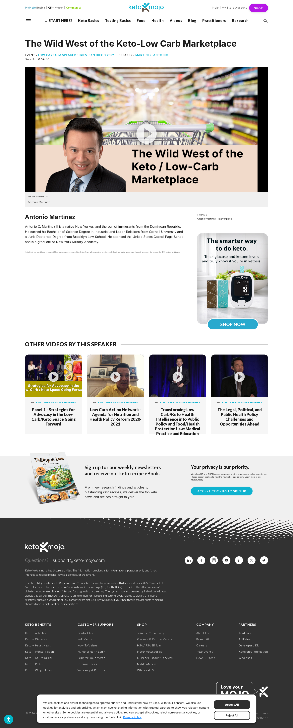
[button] (265, 21)
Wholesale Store (148, 670)
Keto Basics (88, 20)
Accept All (232, 704)
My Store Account (234, 7)
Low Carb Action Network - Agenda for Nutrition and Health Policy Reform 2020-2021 (115, 416)
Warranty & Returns (91, 670)
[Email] (264, 560)
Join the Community (150, 633)
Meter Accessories (149, 651)
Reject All (232, 715)
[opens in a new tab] (232, 279)
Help (215, 7)
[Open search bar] (265, 21)
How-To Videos (88, 645)
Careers (201, 645)
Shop (258, 8)
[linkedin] (189, 560)
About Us (202, 633)
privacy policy (197, 480)
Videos (176, 20)
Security (262, 713)
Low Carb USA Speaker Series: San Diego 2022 (76, 55)
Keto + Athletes (35, 633)
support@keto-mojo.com (79, 560)
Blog (192, 20)
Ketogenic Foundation (253, 651)
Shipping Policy (87, 664)
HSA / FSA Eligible (149, 645)
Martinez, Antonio (151, 55)
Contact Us (85, 633)
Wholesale (246, 657)
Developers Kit (249, 645)
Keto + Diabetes (36, 639)
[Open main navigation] (28, 20)
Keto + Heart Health (38, 645)
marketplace (225, 218)
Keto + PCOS (34, 664)
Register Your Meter (91, 657)
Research (240, 20)
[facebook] (201, 560)
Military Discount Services (155, 657)
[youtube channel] (226, 560)
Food (141, 20)
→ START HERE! (58, 20)
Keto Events (204, 651)
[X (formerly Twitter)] (252, 560)
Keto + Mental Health (39, 651)
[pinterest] (239, 560)
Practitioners (214, 20)
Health (35, 7)
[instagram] (214, 560)
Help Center (86, 639)
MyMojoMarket (147, 664)
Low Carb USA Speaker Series (55, 402)
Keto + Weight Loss (38, 670)
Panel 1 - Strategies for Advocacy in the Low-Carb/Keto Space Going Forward (53, 416)
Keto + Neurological (38, 657)
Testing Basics (118, 20)
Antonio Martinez (39, 202)
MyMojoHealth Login (91, 651)
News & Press (205, 657)
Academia (245, 633)
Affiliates (245, 639)
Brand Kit (202, 639)
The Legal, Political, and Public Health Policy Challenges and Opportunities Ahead (239, 416)
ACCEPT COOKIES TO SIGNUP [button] (221, 491)
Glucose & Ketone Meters (154, 639)
